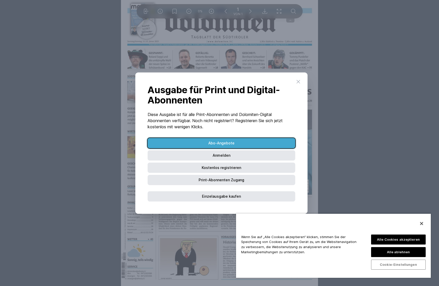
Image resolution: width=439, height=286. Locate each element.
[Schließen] (421, 223)
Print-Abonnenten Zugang (221, 180)
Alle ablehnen (398, 252)
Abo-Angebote (221, 143)
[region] (333, 245)
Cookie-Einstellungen (398, 264)
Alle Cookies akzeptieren (398, 239)
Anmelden (221, 155)
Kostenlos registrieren (221, 167)
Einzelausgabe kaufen (221, 196)
